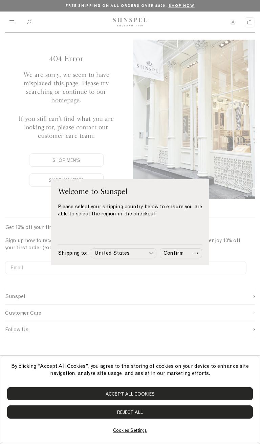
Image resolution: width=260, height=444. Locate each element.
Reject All (130, 412)
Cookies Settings (130, 430)
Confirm (173, 253)
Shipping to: (72, 253)
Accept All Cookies (130, 394)
